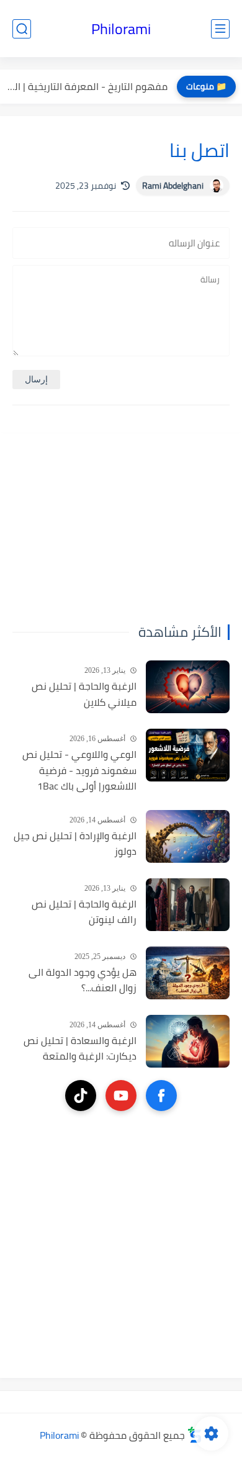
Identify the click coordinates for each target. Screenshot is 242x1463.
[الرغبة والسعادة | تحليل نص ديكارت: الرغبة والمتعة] (188, 1041)
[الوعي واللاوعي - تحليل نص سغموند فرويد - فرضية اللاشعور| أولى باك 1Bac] (188, 755)
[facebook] (161, 1095)
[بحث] (21, 28)
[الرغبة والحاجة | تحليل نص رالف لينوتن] (188, 904)
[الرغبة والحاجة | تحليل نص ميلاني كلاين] (188, 686)
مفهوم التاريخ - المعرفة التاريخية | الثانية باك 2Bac (87, 86)
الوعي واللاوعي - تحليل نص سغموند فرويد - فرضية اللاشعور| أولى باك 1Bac (79, 771)
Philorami (121, 29)
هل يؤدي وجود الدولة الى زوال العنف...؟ (83, 980)
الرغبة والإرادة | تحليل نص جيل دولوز (75, 844)
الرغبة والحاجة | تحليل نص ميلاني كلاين (84, 694)
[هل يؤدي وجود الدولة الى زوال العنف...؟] (188, 973)
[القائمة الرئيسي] (220, 28)
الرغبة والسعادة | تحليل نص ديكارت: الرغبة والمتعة (80, 1049)
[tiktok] (80, 1095)
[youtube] (121, 1095)
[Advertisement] (152, 523)
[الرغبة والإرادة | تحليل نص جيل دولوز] (188, 836)
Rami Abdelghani (173, 186)
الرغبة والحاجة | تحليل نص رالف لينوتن (84, 912)
